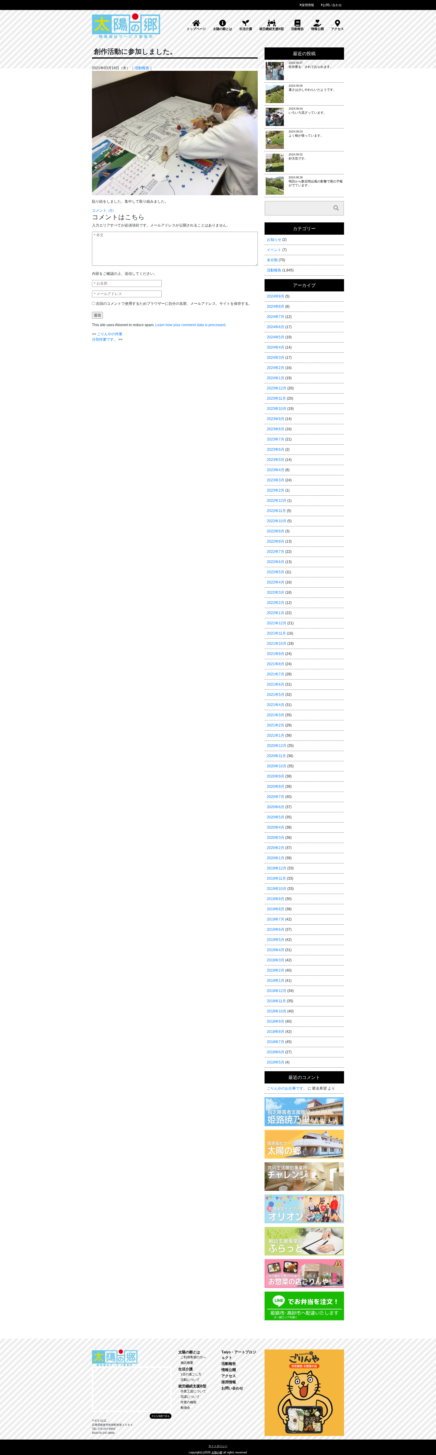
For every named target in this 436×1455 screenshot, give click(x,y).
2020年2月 (275, 848)
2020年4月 (275, 827)
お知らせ (274, 239)
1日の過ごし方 (191, 1374)
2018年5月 (275, 1062)
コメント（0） (104, 210)
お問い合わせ (332, 5)
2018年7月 (275, 1042)
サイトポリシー (218, 1446)
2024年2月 (275, 368)
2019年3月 (275, 960)
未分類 (272, 260)
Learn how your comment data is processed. (190, 325)
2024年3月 (275, 357)
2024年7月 (275, 317)
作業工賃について (193, 1391)
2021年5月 (275, 695)
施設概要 (187, 1362)
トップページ (196, 29)
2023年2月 (275, 490)
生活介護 (245, 29)
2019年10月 (276, 889)
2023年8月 (275, 429)
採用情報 (307, 5)
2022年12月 (276, 500)
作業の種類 (188, 1402)
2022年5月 (275, 572)
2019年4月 (275, 950)
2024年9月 (275, 296)
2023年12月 (276, 388)
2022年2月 (275, 603)
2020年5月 (275, 817)
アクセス (337, 29)
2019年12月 (276, 868)
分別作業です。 (104, 339)
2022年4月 (275, 582)
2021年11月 (276, 633)
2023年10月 (276, 409)
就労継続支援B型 (271, 29)
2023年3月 (275, 480)
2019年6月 (275, 929)
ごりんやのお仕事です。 (287, 1088)
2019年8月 (275, 909)
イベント (274, 250)
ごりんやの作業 (109, 334)
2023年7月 (275, 439)
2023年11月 (276, 398)
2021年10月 (276, 643)
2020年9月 (275, 776)
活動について (190, 1379)
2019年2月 (275, 970)
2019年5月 (275, 940)
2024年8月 (275, 306)
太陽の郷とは (222, 29)
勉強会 (185, 1407)
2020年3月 (275, 838)
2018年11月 (276, 1001)
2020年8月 (275, 786)
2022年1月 (275, 613)
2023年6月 (275, 449)
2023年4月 (275, 470)
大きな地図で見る (160, 1416)
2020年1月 (275, 858)
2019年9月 (275, 899)
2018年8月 (275, 1032)
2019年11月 (276, 878)
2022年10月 (276, 521)
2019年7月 (275, 919)
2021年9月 (275, 654)
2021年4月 (275, 705)
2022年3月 (275, 592)
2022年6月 (275, 562)
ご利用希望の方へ (193, 1357)
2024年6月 (275, 327)
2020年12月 (276, 746)
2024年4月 (275, 347)
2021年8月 (275, 664)
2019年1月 (275, 980)
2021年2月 (275, 725)
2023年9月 (275, 419)
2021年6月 (275, 684)
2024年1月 (275, 378)
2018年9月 (275, 1021)
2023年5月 (275, 460)
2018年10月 (276, 1011)
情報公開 (317, 29)
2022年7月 (275, 552)
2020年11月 (276, 756)
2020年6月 (275, 807)
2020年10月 (276, 766)
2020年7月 (275, 797)
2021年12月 (276, 623)
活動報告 (297, 29)
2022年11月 (276, 511)
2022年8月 (275, 541)
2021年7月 (275, 674)
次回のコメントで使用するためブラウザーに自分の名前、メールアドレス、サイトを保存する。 (174, 303)
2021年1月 (275, 735)
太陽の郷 (216, 1452)
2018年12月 (276, 991)
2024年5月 (275, 337)
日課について (190, 1396)
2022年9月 (275, 531)
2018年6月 (275, 1052)
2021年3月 (275, 715)
